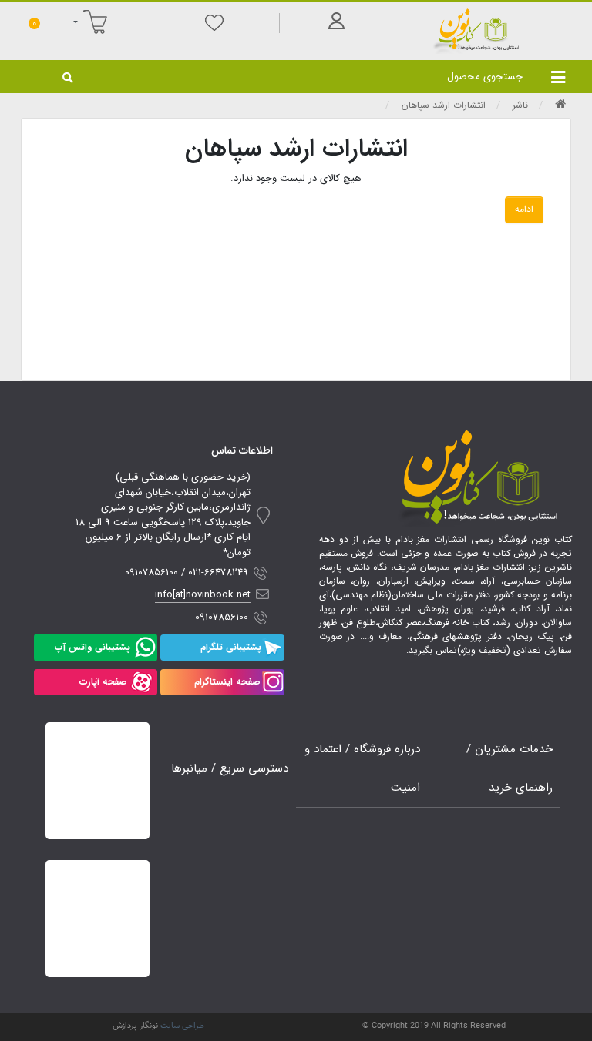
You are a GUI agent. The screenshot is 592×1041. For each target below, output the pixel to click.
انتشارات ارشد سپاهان (444, 105)
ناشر (520, 105)
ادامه (524, 209)
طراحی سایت (182, 1026)
